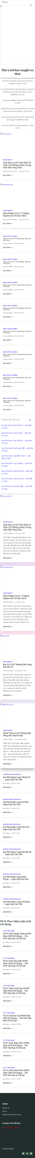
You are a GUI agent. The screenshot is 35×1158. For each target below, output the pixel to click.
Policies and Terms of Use (11, 1114)
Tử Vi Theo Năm (8, 931)
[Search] (30, 419)
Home (4, 1111)
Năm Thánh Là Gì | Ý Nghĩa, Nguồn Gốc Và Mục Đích (16, 214)
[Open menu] (31, 5)
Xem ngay (8, 787)
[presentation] (17, 144)
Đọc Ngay (8, 247)
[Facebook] (23, 1153)
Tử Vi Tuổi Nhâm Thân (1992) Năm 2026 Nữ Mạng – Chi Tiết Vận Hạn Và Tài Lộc (17, 936)
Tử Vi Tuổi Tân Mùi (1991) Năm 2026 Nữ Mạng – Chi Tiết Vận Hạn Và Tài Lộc (15, 963)
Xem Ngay (8, 558)
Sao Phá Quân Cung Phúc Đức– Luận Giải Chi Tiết (16, 472)
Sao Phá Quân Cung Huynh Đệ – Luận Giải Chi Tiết (17, 449)
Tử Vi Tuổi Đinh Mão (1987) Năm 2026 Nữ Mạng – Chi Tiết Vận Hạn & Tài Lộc (16, 1072)
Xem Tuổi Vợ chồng (10, 236)
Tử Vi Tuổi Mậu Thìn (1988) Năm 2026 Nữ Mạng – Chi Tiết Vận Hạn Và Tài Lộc (16, 1045)
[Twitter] (27, 1153)
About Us (5, 1108)
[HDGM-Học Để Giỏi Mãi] (7, 5)
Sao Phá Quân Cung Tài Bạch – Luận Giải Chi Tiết (16, 464)
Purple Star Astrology (12, 774)
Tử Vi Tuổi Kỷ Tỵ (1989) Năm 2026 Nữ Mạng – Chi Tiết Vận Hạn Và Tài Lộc (17, 1018)
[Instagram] (31, 1153)
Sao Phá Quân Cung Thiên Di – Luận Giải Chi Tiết (16, 426)
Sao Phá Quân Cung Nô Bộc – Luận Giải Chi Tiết (16, 434)
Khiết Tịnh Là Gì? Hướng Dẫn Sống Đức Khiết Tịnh (17, 734)
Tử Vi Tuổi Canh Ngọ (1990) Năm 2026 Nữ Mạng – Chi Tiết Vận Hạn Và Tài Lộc (16, 990)
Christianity (8, 160)
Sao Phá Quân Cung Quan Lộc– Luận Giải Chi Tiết (16, 480)
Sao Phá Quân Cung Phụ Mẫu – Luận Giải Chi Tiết (16, 487)
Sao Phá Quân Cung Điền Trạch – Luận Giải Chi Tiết (15, 457)
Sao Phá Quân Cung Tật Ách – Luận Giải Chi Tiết (16, 441)
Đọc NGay (8, 175)
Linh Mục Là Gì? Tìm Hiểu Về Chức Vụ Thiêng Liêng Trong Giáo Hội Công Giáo (17, 165)
